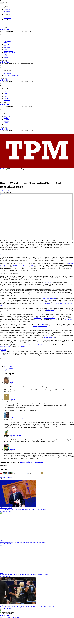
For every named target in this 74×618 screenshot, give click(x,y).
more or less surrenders (49, 298)
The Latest (7, 9)
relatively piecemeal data (40, 326)
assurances (27, 302)
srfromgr (12, 449)
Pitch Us (6, 124)
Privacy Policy (15, 617)
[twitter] (4, 615)
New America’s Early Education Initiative (40, 345)
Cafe (5, 46)
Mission (6, 118)
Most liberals (37, 318)
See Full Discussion (9, 368)
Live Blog (6, 44)
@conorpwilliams (5, 346)
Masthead (6, 119)
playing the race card (49, 337)
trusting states (50, 310)
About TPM (7, 116)
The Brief (6, 49)
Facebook (22, 346)
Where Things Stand (9, 52)
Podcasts (6, 13)
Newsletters (7, 11)
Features (6, 57)
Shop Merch (7, 18)
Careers (6, 122)
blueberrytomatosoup (16, 418)
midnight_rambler (15, 435)
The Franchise (8, 56)
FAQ (5, 91)
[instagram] (6, 29)
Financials (6, 121)
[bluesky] (0, 29)
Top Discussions (8, 370)
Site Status (7, 100)
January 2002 (48, 282)
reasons (42, 324)
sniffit (11, 382)
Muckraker (7, 47)
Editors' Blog (7, 41)
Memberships (7, 73)
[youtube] (8, 29)
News (5, 42)
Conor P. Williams (7, 191)
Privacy (6, 98)
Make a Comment (9, 366)
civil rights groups (67, 319)
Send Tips (3, 169)
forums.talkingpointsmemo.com (31, 462)
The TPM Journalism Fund (11, 75)
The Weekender (8, 54)
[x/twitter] (4, 29)
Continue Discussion (6, 477)
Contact (6, 93)
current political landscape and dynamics (23, 265)
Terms (5, 96)
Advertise (6, 95)
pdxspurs (12, 399)
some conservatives (49, 318)
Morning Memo (8, 51)
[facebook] (2, 29)
